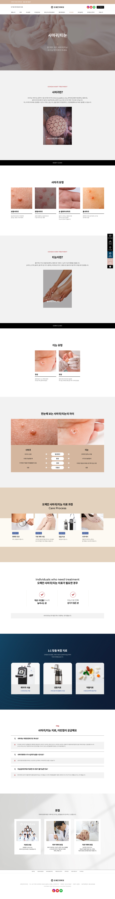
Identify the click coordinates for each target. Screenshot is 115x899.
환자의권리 (67, 871)
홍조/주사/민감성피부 (49, 12)
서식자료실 (81, 871)
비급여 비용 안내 (74, 871)
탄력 (21, 12)
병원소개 (13, 12)
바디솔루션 (80, 12)
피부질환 (71, 12)
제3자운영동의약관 (49, 871)
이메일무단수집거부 (58, 871)
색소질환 (28, 12)
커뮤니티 (101, 12)
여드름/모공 (37, 12)
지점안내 (101, 7)
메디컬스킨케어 (90, 12)
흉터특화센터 (62, 12)
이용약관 (33, 871)
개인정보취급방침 (40, 871)
